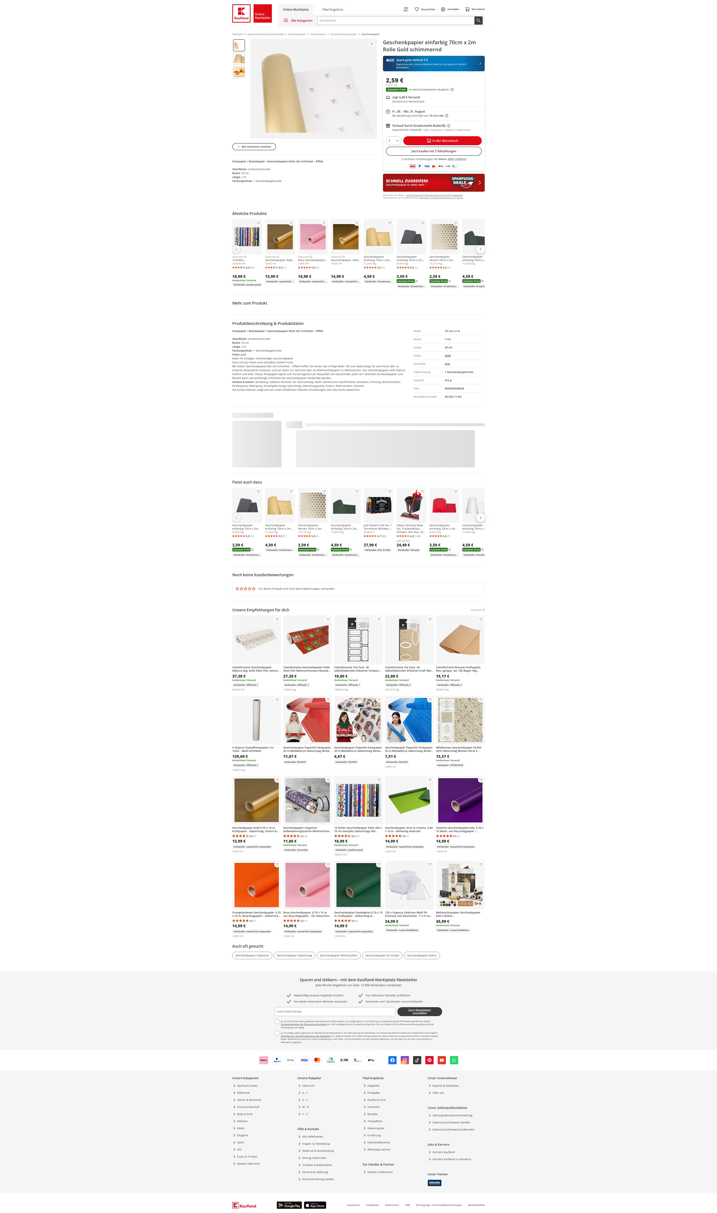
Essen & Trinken (247, 1156)
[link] (332, 9)
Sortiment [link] (373, 1107)
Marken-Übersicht (248, 1163)
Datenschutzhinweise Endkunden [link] (454, 1129)
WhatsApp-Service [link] (378, 1149)
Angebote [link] (373, 1085)
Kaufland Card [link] (376, 1100)
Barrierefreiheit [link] (476, 1205)
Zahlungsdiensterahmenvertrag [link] (452, 1115)
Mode (240, 1128)
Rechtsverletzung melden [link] (318, 1179)
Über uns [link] (438, 1092)
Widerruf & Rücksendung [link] (318, 1151)
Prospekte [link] (373, 1092)
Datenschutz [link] (392, 1205)
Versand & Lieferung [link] (315, 1172)
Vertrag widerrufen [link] (314, 1158)
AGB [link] (407, 1205)
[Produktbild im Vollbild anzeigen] (313, 89)
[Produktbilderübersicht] (239, 89)
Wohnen (242, 1121)
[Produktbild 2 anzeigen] (239, 59)
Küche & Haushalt (248, 1107)
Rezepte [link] (372, 1114)
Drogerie (242, 1135)
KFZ (239, 1149)
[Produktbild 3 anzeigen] (239, 72)
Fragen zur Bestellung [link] (316, 1143)
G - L (305, 1100)
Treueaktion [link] (374, 1121)
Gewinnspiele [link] (375, 1128)
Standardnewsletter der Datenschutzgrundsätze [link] (304, 1024)
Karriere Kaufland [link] (444, 1152)
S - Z (305, 1114)
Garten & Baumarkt (249, 1100)
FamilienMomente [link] (378, 1142)
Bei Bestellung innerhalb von (420, 115)
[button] (434, 90)
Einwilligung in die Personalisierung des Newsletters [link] (306, 1036)
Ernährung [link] (374, 1135)
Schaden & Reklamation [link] (317, 1165)
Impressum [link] (353, 1205)
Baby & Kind (244, 1114)
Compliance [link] (372, 1205)
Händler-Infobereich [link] (380, 1172)
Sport (240, 1142)
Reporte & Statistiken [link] (446, 1085)
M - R (305, 1107)
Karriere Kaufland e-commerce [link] (452, 1159)
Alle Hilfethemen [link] (312, 1136)
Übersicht (308, 1085)
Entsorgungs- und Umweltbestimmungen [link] (439, 1205)
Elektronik (243, 1092)
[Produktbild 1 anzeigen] (239, 45)
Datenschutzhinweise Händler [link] (451, 1122)
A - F (305, 1092)
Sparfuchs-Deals (247, 1085)
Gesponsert (237, 257)
